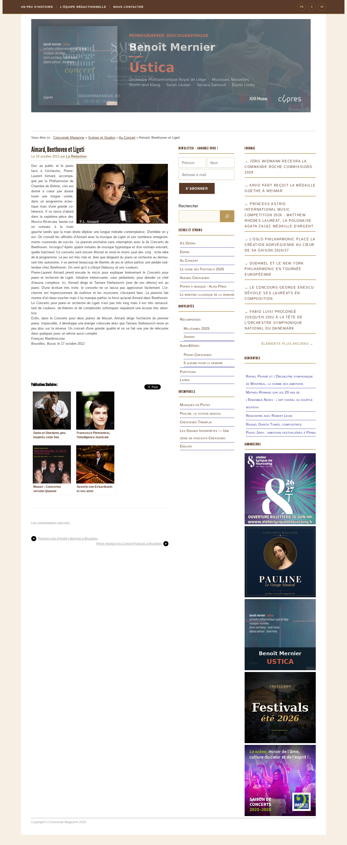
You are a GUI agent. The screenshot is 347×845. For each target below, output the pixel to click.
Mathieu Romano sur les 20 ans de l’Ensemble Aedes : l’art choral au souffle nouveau (279, 399)
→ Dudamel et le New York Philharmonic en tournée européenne (274, 268)
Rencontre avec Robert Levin (269, 416)
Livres (185, 380)
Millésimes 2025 (197, 328)
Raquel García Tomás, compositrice (274, 424)
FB (301, 6)
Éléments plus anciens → (287, 344)
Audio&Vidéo (189, 345)
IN (322, 6)
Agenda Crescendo (194, 278)
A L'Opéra (188, 243)
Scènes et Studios (101, 137)
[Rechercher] (227, 216)
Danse (185, 252)
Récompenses (190, 319)
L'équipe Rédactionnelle (83, 6)
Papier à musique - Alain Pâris (203, 286)
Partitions (188, 372)
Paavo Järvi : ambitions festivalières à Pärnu (281, 432)
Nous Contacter (128, 6)
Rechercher (188, 206)
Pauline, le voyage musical (200, 413)
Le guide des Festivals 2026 (202, 269)
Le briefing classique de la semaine (207, 294)
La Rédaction (76, 156)
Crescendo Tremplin (196, 422)
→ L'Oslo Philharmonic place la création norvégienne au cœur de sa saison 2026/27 (280, 244)
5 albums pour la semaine (203, 363)
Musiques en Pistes (195, 405)
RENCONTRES (252, 358)
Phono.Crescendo (198, 355)
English (186, 446)
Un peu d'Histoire (37, 6)
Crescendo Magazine (68, 137)
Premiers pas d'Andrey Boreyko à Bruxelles (68, 538)
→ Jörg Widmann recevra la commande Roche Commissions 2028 (278, 166)
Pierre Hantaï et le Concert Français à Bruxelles (129, 543)
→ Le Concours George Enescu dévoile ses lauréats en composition (279, 293)
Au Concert (127, 137)
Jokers (189, 337)
